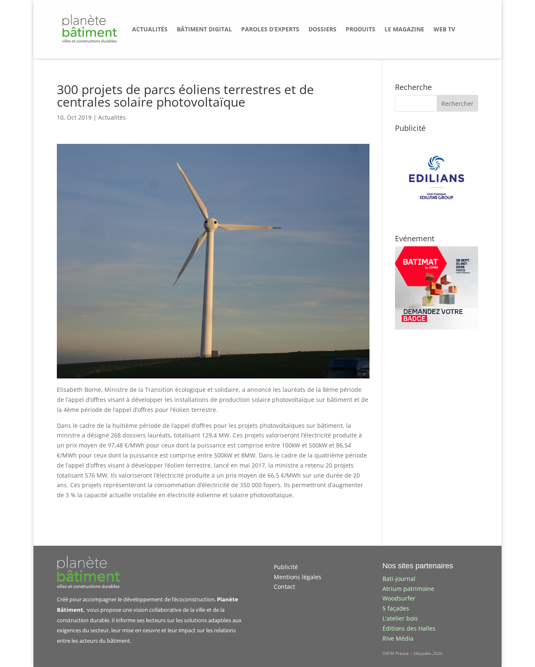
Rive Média (397, 638)
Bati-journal (398, 579)
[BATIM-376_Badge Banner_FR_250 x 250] (436, 327)
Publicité (286, 567)
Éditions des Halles (409, 628)
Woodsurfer (398, 598)
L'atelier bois (400, 618)
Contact (284, 586)
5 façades (395, 608)
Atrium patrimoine (408, 589)
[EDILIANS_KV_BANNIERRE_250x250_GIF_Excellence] (436, 217)
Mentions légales (297, 577)
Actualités (112, 117)
